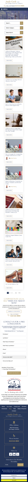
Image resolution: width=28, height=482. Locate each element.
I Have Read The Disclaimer (9, 369)
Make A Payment (22, 408)
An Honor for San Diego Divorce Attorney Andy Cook (14, 80)
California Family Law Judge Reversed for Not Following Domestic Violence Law (12, 211)
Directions (4, 408)
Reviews (24, 406)
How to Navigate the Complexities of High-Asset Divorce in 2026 (14, 155)
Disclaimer (4, 367)
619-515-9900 (19, 6)
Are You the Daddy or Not (12, 284)
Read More (9, 60)
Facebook (10, 454)
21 (16, 292)
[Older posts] (19, 292)
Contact (14, 410)
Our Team (9, 406)
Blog (10, 408)
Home (3, 406)
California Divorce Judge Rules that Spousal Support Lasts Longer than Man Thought (14, 130)
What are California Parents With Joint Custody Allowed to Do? (14, 260)
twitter (17, 454)
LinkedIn (14, 454)
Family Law (17, 406)
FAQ (14, 408)
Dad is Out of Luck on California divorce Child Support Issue (13, 104)
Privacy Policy (10, 367)
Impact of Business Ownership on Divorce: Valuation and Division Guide (14, 183)
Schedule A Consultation (14, 311)
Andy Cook (13, 158)
